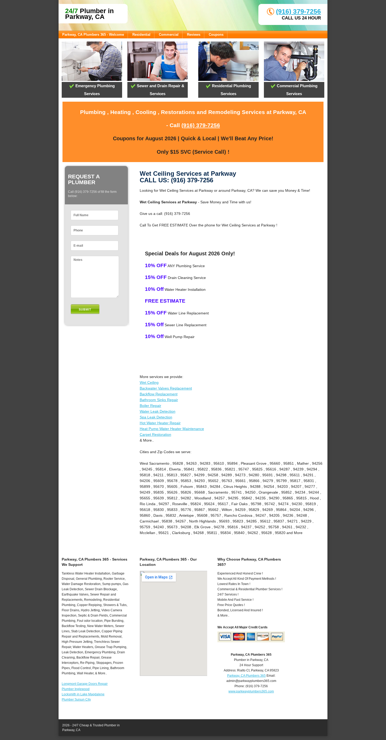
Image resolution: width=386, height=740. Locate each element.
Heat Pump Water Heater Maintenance (172, 429)
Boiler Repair (150, 405)
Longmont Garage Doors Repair (85, 684)
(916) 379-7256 (298, 11)
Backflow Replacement (159, 394)
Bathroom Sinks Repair (159, 400)
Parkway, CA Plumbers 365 (246, 675)
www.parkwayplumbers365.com (251, 691)
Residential (141, 35)
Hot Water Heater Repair (160, 423)
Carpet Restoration (155, 434)
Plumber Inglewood (76, 689)
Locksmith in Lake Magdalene (83, 694)
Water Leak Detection (157, 411)
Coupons (216, 35)
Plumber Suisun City (76, 699)
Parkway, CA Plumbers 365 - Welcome (93, 35)
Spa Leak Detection (156, 417)
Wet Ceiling (149, 382)
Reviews (193, 35)
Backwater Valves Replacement (166, 388)
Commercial (169, 35)
